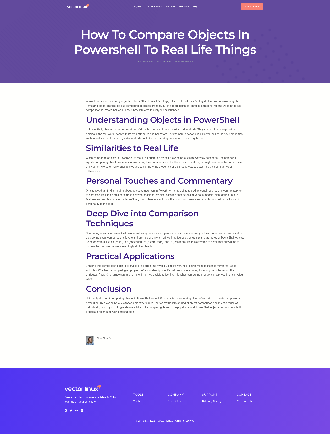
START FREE (252, 6)
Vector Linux (165, 420)
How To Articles (184, 61)
